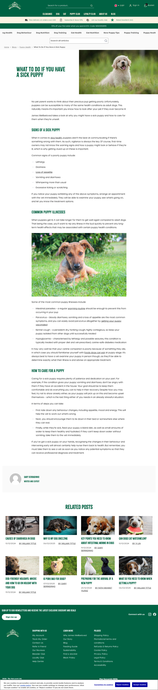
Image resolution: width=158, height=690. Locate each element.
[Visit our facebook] (154, 614)
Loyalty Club (38, 657)
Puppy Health (25, 47)
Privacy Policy (101, 654)
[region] (79, 685)
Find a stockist (70, 654)
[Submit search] (91, 5)
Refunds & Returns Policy (106, 646)
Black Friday (69, 657)
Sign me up (11, 617)
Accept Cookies (139, 685)
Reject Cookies (122, 685)
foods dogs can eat (94, 352)
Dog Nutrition (42, 32)
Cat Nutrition (92, 32)
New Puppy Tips (111, 32)
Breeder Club (38, 654)
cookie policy (25, 685)
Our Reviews (38, 650)
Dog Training (60, 32)
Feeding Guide (70, 646)
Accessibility (100, 665)
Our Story (67, 639)
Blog (65, 643)
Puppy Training (131, 32)
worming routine (76, 308)
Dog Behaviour (24, 32)
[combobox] (70, 5)
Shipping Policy (101, 635)
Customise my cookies (103, 685)
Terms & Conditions (103, 661)
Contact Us (37, 643)
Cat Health (76, 32)
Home (6, 47)
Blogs (14, 47)
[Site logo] (15, 5)
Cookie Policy (100, 650)
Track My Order (39, 639)
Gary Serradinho (31, 476)
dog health (56, 137)
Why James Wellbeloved (75, 635)
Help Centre (38, 661)
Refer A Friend (39, 646)
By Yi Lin (136, 543)
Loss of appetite (44, 172)
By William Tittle (27, 543)
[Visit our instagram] (149, 614)
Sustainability (69, 650)
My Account (38, 635)
